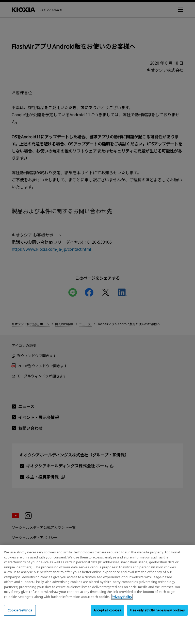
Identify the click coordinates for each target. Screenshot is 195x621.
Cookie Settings (20, 610)
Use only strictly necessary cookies (157, 610)
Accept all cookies (107, 610)
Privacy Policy (122, 596)
